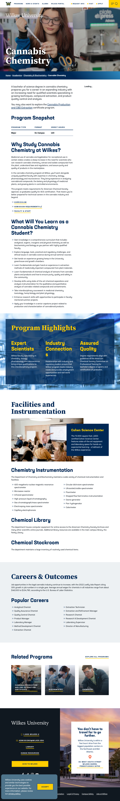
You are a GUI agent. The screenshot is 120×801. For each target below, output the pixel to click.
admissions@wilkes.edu (31, 740)
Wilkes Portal (57, 4)
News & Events (32, 4)
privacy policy (14, 793)
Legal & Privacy (73, 794)
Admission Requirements (28, 207)
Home (8, 75)
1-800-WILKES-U (31, 734)
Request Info (78, 4)
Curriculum (20, 202)
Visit (91, 4)
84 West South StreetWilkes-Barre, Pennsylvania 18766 (90, 764)
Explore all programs (97, 657)
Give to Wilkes (30, 764)
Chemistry (87, 689)
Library (30, 747)
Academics (17, 75)
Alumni (45, 4)
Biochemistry (56, 689)
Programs (18, 4)
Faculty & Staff (22, 211)
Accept (45, 787)
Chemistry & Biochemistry (35, 75)
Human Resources (30, 753)
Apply (100, 4)
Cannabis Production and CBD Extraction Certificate (26, 687)
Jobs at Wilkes (101, 794)
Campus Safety (88, 794)
